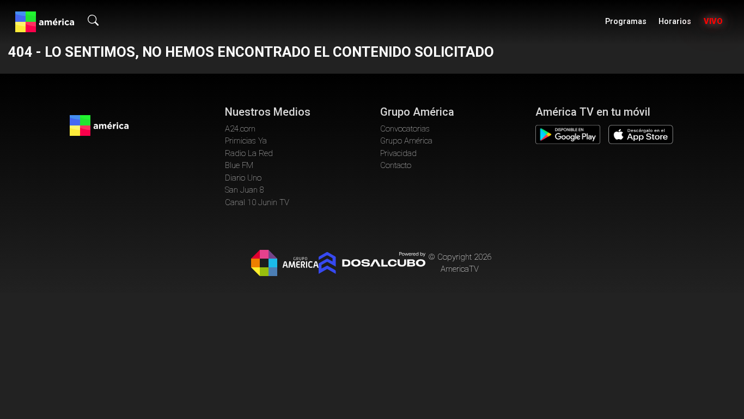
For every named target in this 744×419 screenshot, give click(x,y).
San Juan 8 (244, 190)
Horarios (674, 21)
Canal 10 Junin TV (257, 202)
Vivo (713, 21)
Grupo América (406, 141)
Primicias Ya (246, 141)
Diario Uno (243, 178)
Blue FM (239, 165)
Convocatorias (405, 129)
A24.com (240, 129)
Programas (626, 21)
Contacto (395, 165)
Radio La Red (249, 153)
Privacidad (398, 153)
